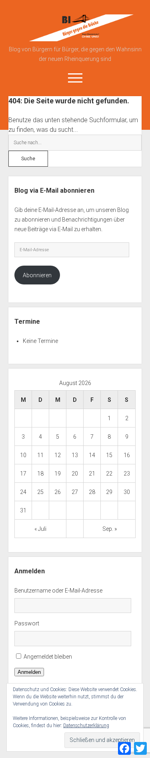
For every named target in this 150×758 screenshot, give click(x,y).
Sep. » (109, 529)
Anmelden (29, 672)
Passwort (26, 623)
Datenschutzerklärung (86, 725)
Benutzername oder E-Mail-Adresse (58, 590)
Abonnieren (37, 275)
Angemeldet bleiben (48, 656)
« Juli (40, 529)
